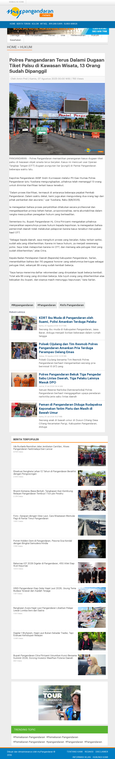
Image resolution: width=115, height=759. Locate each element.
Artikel (43, 24)
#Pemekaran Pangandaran (29, 737)
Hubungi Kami (100, 757)
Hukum (95, 35)
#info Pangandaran (72, 305)
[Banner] (59, 703)
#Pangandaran (46, 305)
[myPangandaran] (33, 13)
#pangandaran (55, 742)
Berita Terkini (23, 24)
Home (12, 24)
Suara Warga (70, 24)
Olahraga (14, 35)
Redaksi (89, 752)
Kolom (35, 24)
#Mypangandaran (22, 305)
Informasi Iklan (82, 757)
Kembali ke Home (16, 2)
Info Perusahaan (33, 35)
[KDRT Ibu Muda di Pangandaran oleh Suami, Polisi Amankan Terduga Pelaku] (24, 323)
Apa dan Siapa (55, 24)
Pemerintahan (78, 35)
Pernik (51, 35)
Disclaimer (102, 752)
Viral (63, 35)
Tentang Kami (75, 752)
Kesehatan (15, 40)
